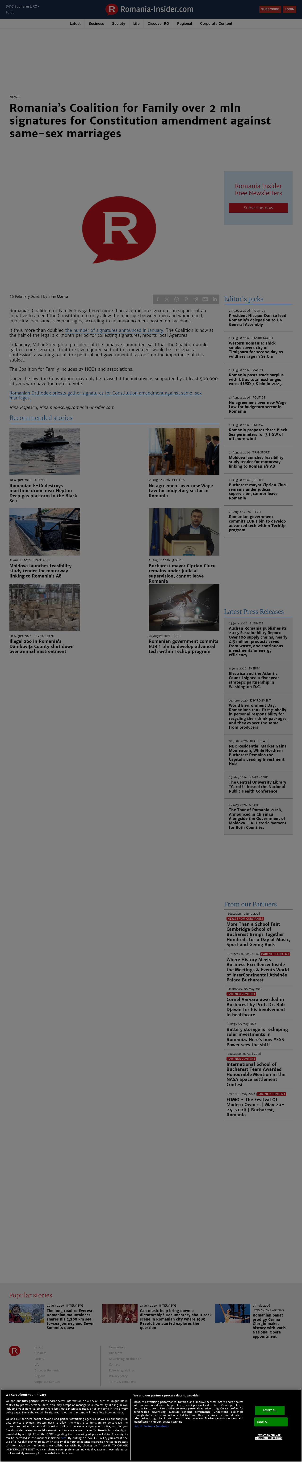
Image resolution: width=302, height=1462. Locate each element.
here (63, 1438)
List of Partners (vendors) (151, 1426)
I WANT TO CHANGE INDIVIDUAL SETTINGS (268, 1437)
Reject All (262, 1421)
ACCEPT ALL (270, 1410)
